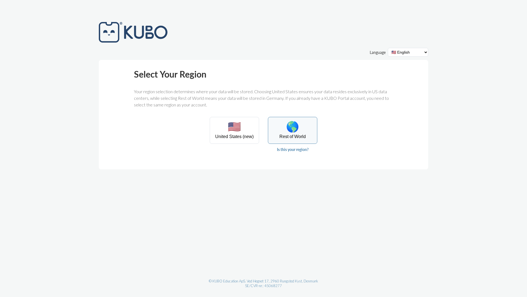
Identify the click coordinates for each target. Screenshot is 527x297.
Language (378, 52)
